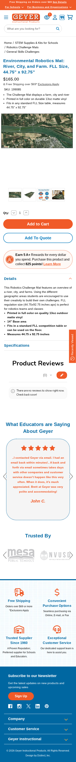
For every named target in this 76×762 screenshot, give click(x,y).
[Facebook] (10, 706)
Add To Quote (38, 238)
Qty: (6, 213)
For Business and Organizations (47, 7)
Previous (5, 476)
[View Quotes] (62, 18)
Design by (31, 755)
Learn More (52, 264)
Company (16, 719)
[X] (28, 706)
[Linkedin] (37, 706)
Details (10, 279)
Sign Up (21, 696)
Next (71, 476)
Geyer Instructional (24, 739)
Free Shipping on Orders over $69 (38, 2)
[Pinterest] (47, 706)
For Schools (12, 7)
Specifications (17, 345)
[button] (50, 375)
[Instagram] (19, 706)
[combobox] (33, 29)
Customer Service (23, 729)
